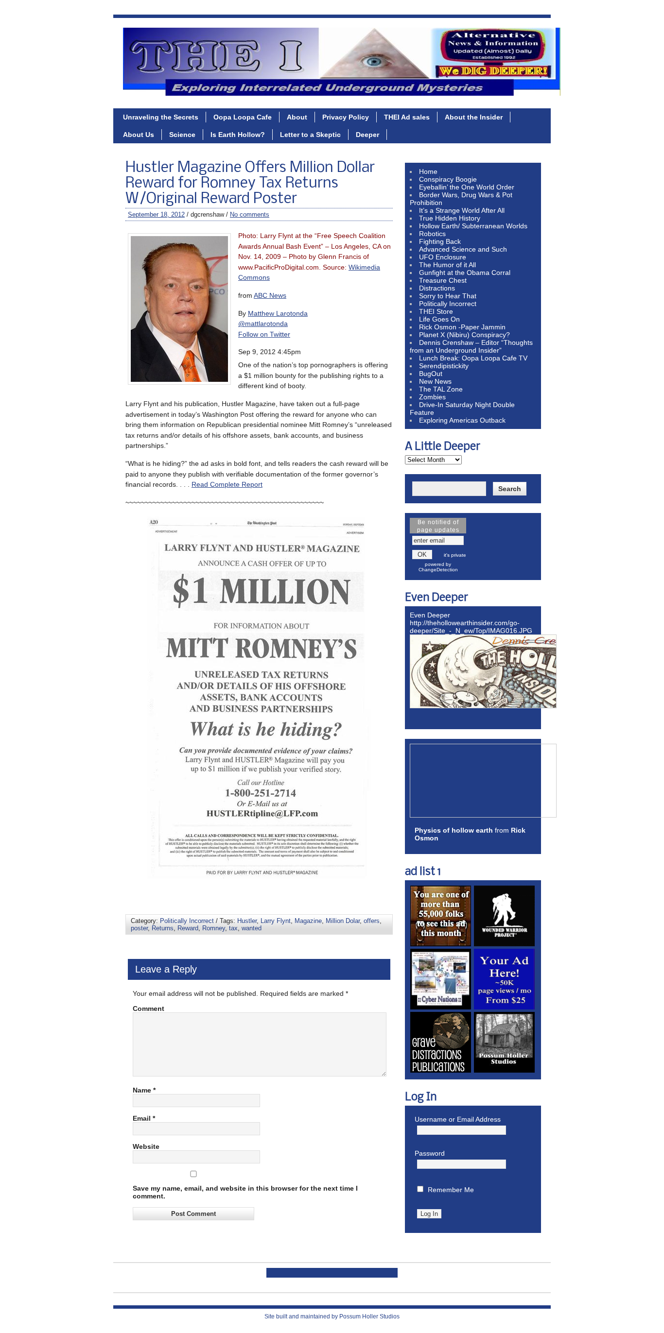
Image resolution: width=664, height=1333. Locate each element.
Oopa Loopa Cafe (242, 117)
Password (430, 1153)
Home (428, 171)
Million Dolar (343, 920)
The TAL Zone (441, 389)
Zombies (432, 397)
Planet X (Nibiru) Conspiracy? (464, 335)
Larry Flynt (276, 920)
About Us (138, 134)
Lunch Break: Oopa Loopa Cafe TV (473, 358)
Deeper (367, 134)
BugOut (430, 373)
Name (144, 1090)
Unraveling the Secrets (160, 117)
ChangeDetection (438, 569)
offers (372, 920)
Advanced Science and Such (463, 249)
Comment (148, 1008)
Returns (163, 928)
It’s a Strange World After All (462, 210)
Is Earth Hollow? (237, 134)
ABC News (270, 295)
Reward (187, 928)
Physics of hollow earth (454, 830)
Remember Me (451, 1190)
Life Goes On (439, 319)
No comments (249, 214)
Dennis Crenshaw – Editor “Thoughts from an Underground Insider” (471, 346)
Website (146, 1146)
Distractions (437, 288)
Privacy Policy (345, 117)
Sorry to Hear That (447, 296)
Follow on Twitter (264, 334)
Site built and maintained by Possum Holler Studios (332, 1316)
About (297, 117)
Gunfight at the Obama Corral (464, 272)
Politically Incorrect (187, 920)
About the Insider (474, 117)
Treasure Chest (443, 280)
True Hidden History (449, 218)
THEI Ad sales (407, 117)
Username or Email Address (458, 1119)
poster (139, 928)
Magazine (308, 920)
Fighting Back (440, 241)
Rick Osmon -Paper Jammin (462, 327)
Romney (213, 928)
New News (435, 381)
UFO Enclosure (442, 257)
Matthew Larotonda (278, 313)
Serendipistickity (444, 366)
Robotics (432, 234)
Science (182, 134)
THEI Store (436, 311)
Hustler (247, 920)
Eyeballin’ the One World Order (466, 187)
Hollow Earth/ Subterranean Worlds (473, 226)
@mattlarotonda (263, 323)
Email (144, 1118)
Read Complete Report (227, 484)
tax (233, 928)
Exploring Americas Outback (462, 420)
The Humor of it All (447, 265)
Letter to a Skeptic (310, 134)
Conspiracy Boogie (448, 179)
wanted (252, 928)
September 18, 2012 (156, 214)
